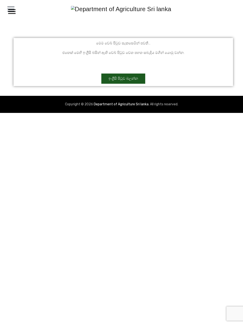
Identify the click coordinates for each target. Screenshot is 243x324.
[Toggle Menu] (11, 11)
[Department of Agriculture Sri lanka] (121, 9)
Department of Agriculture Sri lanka (121, 104)
